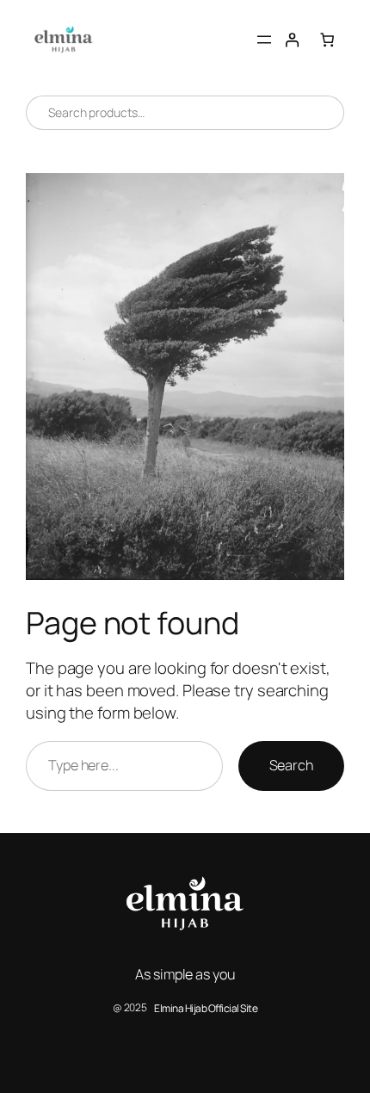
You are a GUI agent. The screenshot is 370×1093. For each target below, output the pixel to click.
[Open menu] (264, 39)
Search (291, 765)
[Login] (292, 40)
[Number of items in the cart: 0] (327, 40)
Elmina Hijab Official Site (205, 1008)
